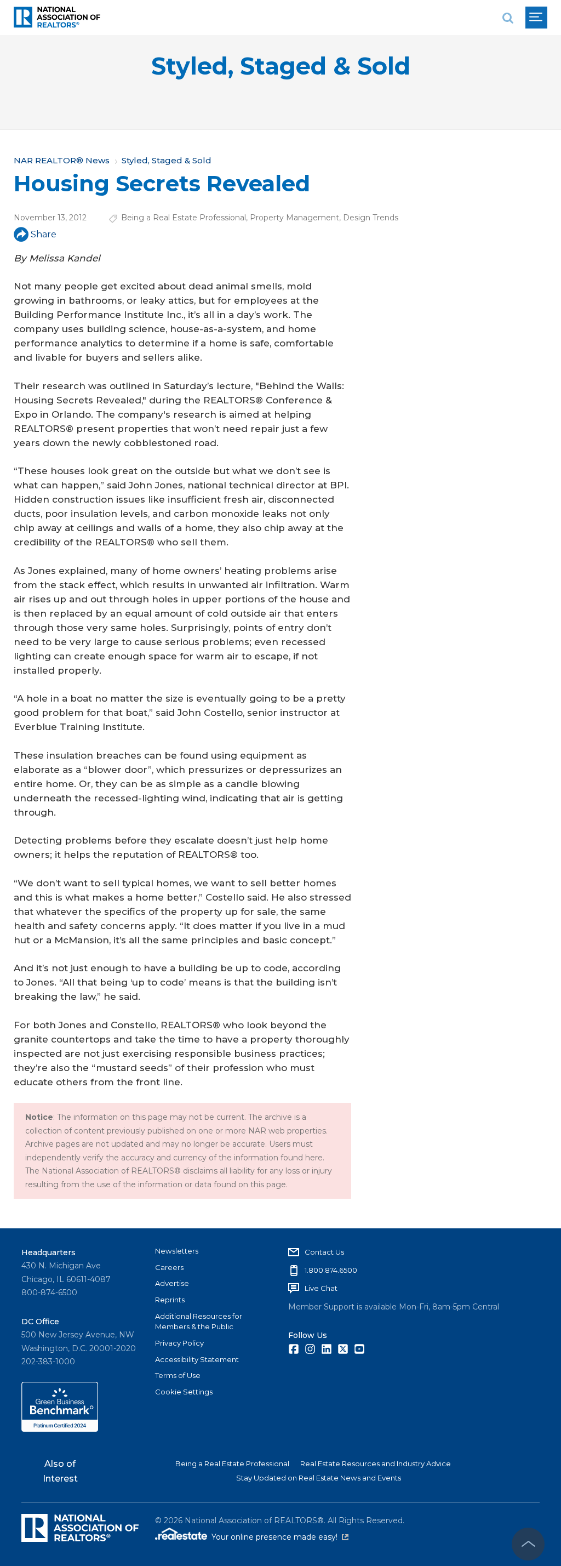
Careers (169, 1267)
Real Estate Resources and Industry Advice (375, 1463)
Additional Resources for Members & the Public (198, 1321)
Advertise (172, 1283)
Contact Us (324, 1252)
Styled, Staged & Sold (280, 66)
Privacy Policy (179, 1343)
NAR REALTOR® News (62, 160)
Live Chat (321, 1288)
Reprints (170, 1299)
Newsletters (176, 1250)
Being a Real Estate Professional (183, 218)
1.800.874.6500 (331, 1270)
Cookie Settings (184, 1391)
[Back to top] (528, 1544)
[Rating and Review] (59, 1429)
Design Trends (370, 218)
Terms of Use (178, 1375)
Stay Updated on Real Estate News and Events (318, 1477)
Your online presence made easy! (279, 1537)
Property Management (294, 218)
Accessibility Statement (197, 1359)
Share (43, 234)
